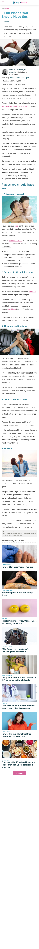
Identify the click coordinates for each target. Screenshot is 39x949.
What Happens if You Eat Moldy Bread (17, 593)
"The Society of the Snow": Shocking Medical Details (15, 650)
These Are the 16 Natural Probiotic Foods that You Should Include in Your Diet (18, 765)
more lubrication (15, 240)
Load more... (19, 773)
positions (12, 309)
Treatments (6, 565)
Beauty (4, 618)
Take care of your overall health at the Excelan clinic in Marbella (18, 706)
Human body (6, 732)
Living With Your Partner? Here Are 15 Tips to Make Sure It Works (19, 678)
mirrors (32, 291)
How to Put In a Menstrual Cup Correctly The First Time (16, 735)
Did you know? (7, 590)
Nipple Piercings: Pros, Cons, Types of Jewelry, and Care (19, 622)
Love (3, 8)
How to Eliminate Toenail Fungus (17, 567)
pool (16, 226)
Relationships (7, 675)
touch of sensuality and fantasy (15, 106)
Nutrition (5, 760)
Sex (7, 8)
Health (4, 703)
